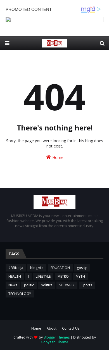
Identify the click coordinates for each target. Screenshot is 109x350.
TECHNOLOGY (19, 293)
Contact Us (70, 328)
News (12, 285)
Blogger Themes (57, 337)
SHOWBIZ (67, 285)
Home (57, 157)
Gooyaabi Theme (54, 342)
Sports (87, 285)
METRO (63, 276)
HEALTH (14, 276)
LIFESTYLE (43, 276)
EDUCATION (60, 267)
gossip (82, 267)
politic (29, 285)
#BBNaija (15, 267)
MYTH (80, 276)
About (51, 328)
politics (46, 285)
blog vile (37, 267)
